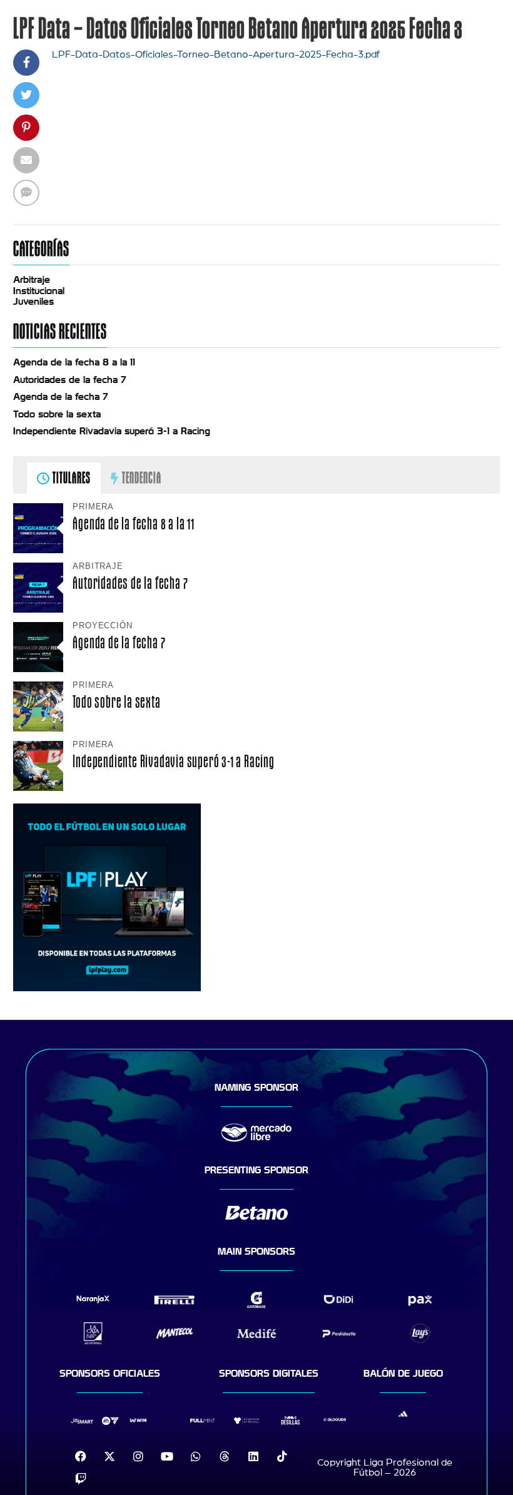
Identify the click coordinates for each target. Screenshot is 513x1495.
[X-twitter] (109, 1456)
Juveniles (33, 302)
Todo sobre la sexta (57, 414)
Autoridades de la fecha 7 (69, 380)
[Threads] (224, 1456)
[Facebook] (80, 1456)
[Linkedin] (253, 1456)
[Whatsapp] (196, 1456)
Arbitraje (31, 280)
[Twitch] (80, 1478)
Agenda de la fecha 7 (60, 397)
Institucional (38, 291)
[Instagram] (138, 1456)
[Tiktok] (282, 1456)
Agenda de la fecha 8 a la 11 (74, 362)
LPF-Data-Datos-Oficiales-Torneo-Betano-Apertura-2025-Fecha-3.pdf (216, 54)
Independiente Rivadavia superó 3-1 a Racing (111, 431)
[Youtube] (167, 1456)
